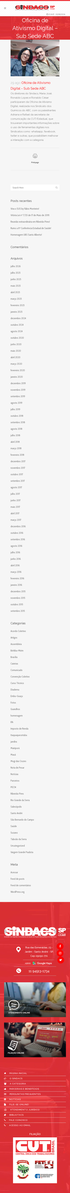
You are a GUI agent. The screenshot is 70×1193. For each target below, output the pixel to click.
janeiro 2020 (17, 376)
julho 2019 (15, 409)
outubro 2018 (17, 415)
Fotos (13, 702)
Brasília (14, 657)
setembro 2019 (18, 396)
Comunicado (16, 670)
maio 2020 (16, 350)
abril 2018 (15, 441)
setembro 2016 (18, 539)
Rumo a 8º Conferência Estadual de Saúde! (31, 228)
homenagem (17, 715)
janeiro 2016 (16, 584)
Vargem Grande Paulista (22, 852)
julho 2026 (16, 266)
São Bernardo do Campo (22, 819)
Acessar (14, 872)
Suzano (14, 832)
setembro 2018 (18, 422)
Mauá (13, 754)
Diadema (15, 689)
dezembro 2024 (18, 318)
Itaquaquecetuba (19, 735)
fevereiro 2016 (17, 578)
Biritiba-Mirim (17, 650)
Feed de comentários (21, 885)
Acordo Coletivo (18, 631)
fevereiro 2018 (17, 454)
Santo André (16, 813)
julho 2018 (15, 435)
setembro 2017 (18, 480)
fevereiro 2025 (18, 305)
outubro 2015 (17, 604)
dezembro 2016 (18, 526)
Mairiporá (15, 748)
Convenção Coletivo (20, 676)
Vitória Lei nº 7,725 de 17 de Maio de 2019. (30, 215)
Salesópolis (16, 806)
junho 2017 (16, 500)
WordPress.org (17, 891)
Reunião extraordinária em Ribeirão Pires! (30, 221)
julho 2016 (15, 552)
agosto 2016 (16, 545)
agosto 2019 (16, 402)
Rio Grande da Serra (20, 800)
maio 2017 (15, 506)
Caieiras (14, 663)
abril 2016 (15, 565)
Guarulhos (15, 709)
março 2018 (16, 448)
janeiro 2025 (16, 311)
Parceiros (15, 780)
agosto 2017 (16, 487)
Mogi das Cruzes (18, 761)
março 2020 (16, 363)
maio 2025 (16, 285)
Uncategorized (18, 845)
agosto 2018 (16, 428)
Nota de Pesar (17, 767)
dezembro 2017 (18, 461)
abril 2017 (15, 513)
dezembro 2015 (18, 591)
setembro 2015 (18, 611)
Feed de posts (17, 878)
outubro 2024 (17, 324)
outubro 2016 (17, 532)
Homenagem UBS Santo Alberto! (26, 234)
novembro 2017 (18, 467)
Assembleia (16, 644)
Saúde (14, 826)
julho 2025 (16, 272)
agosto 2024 (17, 331)
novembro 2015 (18, 597)
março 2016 (16, 571)
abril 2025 (15, 292)
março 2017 (16, 519)
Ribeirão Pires (17, 793)
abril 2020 (15, 357)
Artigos (14, 637)
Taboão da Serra (19, 839)
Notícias (14, 774)
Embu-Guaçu (17, 696)
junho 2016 (16, 558)
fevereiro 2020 (18, 370)
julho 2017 (15, 493)
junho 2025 (16, 279)
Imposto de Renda (19, 728)
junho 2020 (16, 344)
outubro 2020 (17, 337)
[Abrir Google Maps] (35, 963)
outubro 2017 (17, 474)
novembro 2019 (18, 389)
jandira (14, 741)
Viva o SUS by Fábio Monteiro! (25, 208)
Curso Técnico (17, 683)
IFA (12, 722)
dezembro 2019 (18, 383)
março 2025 (16, 298)
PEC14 (13, 787)
